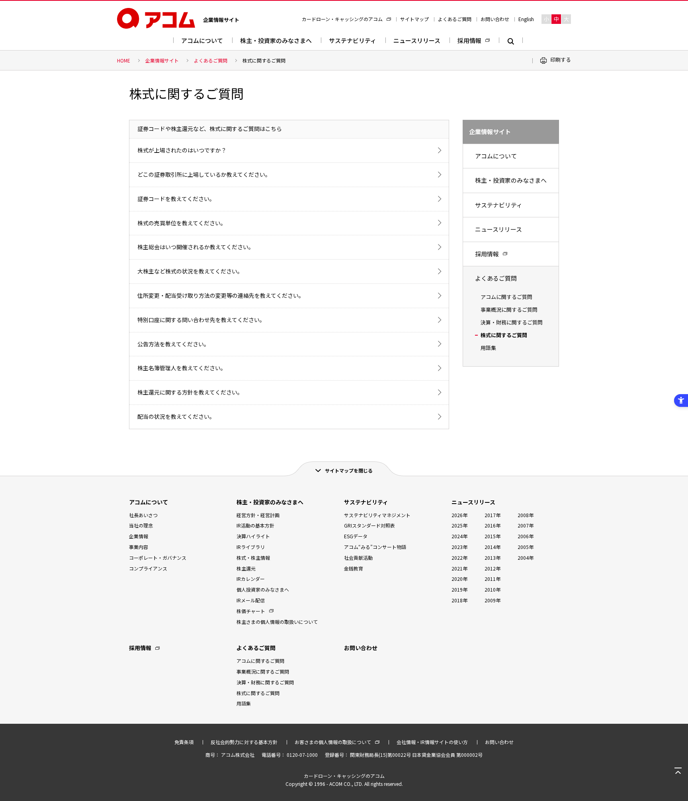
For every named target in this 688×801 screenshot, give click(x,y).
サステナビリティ (352, 40)
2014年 (492, 546)
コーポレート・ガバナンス (157, 557)
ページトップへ (678, 771)
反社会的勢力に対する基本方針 (244, 741)
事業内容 (138, 546)
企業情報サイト (162, 60)
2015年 (492, 536)
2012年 (492, 568)
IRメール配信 (250, 600)
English (526, 19)
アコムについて (202, 40)
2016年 (492, 525)
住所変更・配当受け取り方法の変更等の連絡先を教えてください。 (220, 295)
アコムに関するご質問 (506, 297)
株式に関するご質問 (504, 335)
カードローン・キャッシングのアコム (342, 19)
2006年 (526, 536)
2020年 (459, 578)
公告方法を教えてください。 (173, 344)
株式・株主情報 (253, 557)
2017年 (492, 515)
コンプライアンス (148, 568)
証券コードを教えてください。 (176, 199)
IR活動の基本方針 (255, 525)
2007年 (526, 525)
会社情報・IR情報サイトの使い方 (432, 741)
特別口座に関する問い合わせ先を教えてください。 (201, 320)
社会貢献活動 (358, 557)
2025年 (459, 525)
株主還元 (246, 568)
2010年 (492, 589)
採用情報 (469, 40)
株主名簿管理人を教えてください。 (181, 368)
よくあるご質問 (454, 19)
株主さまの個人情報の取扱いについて (277, 621)
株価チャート (250, 611)
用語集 (488, 348)
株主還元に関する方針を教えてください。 (190, 392)
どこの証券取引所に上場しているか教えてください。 (204, 174)
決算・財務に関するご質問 (512, 322)
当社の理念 (141, 525)
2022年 (459, 557)
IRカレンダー (250, 578)
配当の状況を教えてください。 (176, 416)
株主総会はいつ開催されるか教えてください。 (195, 247)
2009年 (492, 600)
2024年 (459, 536)
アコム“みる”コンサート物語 (375, 546)
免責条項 (184, 741)
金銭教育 (353, 568)
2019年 (459, 589)
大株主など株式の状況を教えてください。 (190, 271)
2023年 (459, 546)
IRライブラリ (250, 546)
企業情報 (138, 536)
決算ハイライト (253, 536)
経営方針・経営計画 (258, 515)
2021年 (459, 568)
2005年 (526, 546)
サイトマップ (414, 19)
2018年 (459, 600)
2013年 (492, 557)
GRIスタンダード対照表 (369, 525)
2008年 (526, 515)
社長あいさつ (143, 515)
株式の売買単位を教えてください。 (181, 223)
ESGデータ (355, 536)
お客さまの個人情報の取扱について (333, 741)
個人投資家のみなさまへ (262, 589)
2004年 (526, 557)
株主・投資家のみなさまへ (276, 40)
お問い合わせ (495, 19)
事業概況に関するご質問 (509, 309)
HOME (123, 60)
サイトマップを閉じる (349, 470)
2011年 (492, 578)
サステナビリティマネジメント (377, 515)
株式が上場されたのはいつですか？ (182, 150)
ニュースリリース (416, 40)
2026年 (459, 515)
